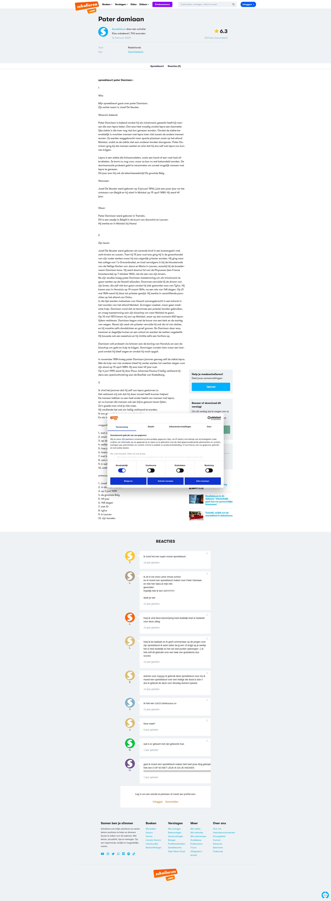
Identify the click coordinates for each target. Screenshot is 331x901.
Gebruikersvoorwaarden (224, 832)
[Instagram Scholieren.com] (109, 854)
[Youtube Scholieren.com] (103, 854)
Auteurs (149, 832)
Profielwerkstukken (176, 844)
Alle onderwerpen (198, 836)
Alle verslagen (174, 829)
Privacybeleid (219, 836)
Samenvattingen (175, 836)
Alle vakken (195, 829)
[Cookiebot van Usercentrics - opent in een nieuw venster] (209, 418)
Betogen (172, 840)
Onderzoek (218, 851)
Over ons (217, 829)
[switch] (151, 470)
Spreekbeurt (119, 29)
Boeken (106, 4)
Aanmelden (171, 801)
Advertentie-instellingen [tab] (180, 426)
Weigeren (128, 481)
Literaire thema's (153, 840)
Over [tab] (209, 426)
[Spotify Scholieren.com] (129, 854)
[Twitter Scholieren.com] (114, 854)
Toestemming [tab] (122, 427)
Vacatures (217, 844)
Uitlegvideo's (196, 851)
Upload (211, 386)
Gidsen (143, 4)
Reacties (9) (174, 66)
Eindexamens (162, 4)
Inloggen (247, 4)
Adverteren (218, 847)
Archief (193, 855)
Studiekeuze (195, 840)
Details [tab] (151, 426)
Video (133, 4)
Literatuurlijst (152, 844)
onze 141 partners (125, 439)
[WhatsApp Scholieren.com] (119, 854)
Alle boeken (151, 829)
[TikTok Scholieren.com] (134, 854)
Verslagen (120, 4)
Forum (193, 847)
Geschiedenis (135, 51)
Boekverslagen (174, 832)
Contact (217, 840)
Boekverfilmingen (153, 847)
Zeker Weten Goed (176, 851)
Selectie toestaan (165, 481)
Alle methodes (196, 832)
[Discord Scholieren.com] (124, 854)
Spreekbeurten (174, 847)
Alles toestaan (202, 481)
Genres (149, 836)
